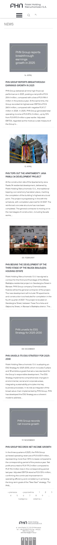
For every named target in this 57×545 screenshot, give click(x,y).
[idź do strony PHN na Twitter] (26, 541)
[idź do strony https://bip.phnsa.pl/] (34, 541)
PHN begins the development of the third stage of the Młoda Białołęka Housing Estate (26, 268)
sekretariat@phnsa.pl (28, 532)
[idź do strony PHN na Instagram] (30, 541)
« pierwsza (12, 492)
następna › (23, 499)
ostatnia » (37, 499)
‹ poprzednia (28, 492)
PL (36, 15)
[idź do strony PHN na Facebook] (22, 541)
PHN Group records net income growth (28, 447)
